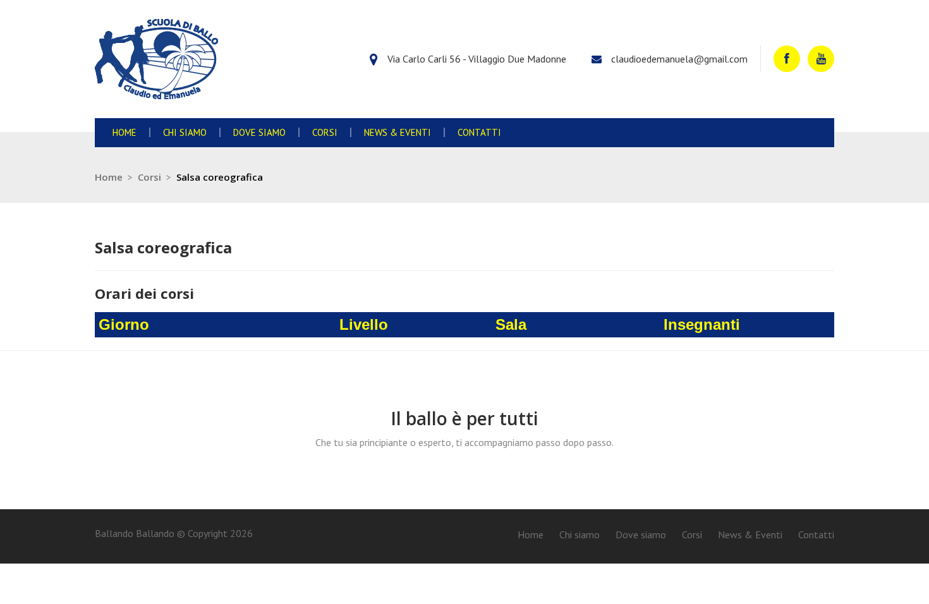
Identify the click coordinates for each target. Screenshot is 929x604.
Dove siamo (259, 132)
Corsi (324, 132)
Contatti (479, 132)
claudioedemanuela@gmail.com (679, 58)
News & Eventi (397, 132)
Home (124, 132)
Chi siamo (185, 132)
